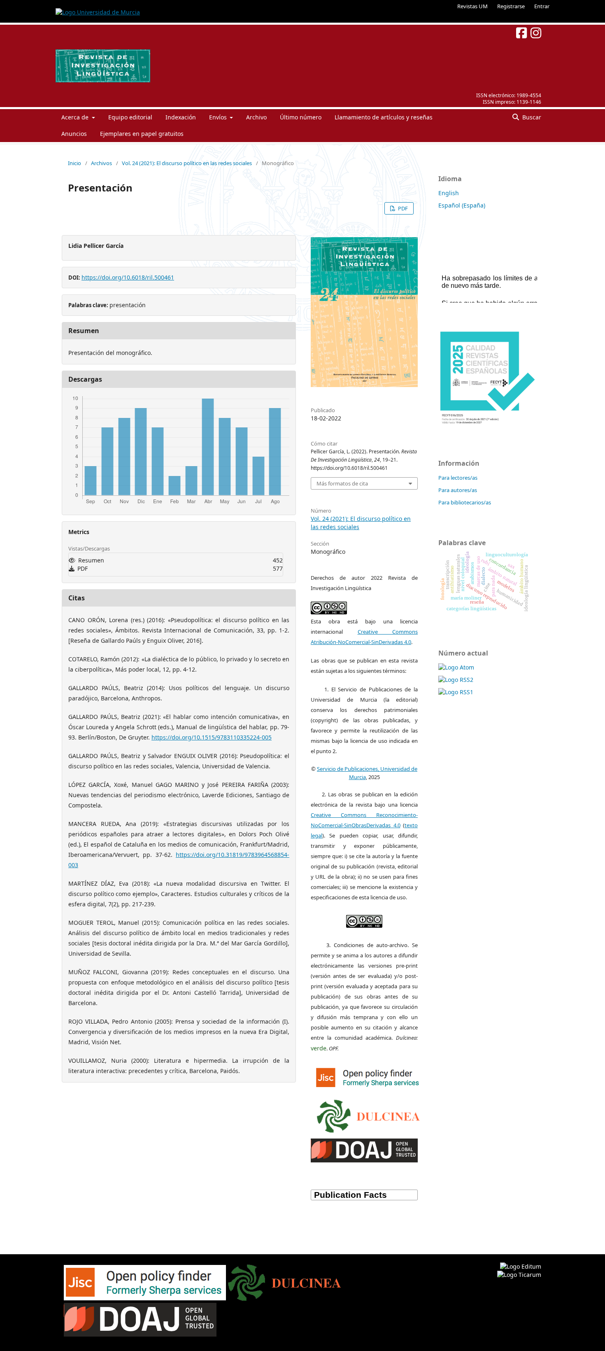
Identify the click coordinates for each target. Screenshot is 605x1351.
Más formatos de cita (342, 483)
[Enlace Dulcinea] (368, 1114)
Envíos (218, 117)
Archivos (101, 163)
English (448, 193)
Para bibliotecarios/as (464, 502)
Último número (300, 117)
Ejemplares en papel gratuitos (142, 134)
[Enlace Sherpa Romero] (368, 1076)
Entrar (541, 6)
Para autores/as (457, 490)
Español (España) (461, 205)
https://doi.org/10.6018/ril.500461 (127, 277)
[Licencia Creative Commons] (364, 919)
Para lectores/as (457, 477)
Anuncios (74, 134)
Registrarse (511, 6)
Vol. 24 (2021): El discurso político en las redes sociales (187, 163)
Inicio (74, 163)
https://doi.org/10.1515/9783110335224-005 (211, 737)
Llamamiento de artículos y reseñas (384, 117)
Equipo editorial (130, 117)
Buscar (531, 117)
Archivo (256, 117)
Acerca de (75, 117)
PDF (402, 208)
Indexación (180, 117)
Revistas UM (472, 6)
